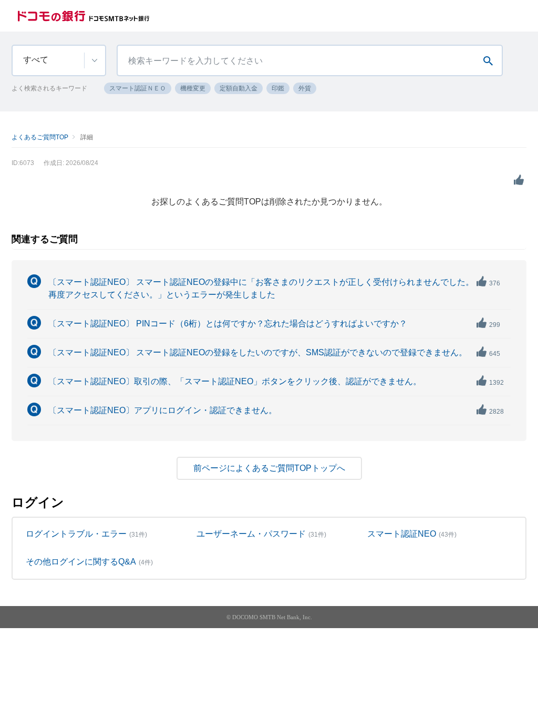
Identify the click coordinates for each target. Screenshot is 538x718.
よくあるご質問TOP (40, 137)
